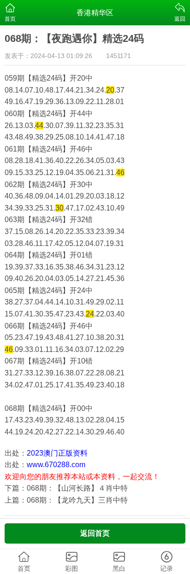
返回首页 (95, 533)
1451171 (118, 55)
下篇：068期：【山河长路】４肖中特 (66, 488)
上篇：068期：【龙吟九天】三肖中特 (66, 500)
